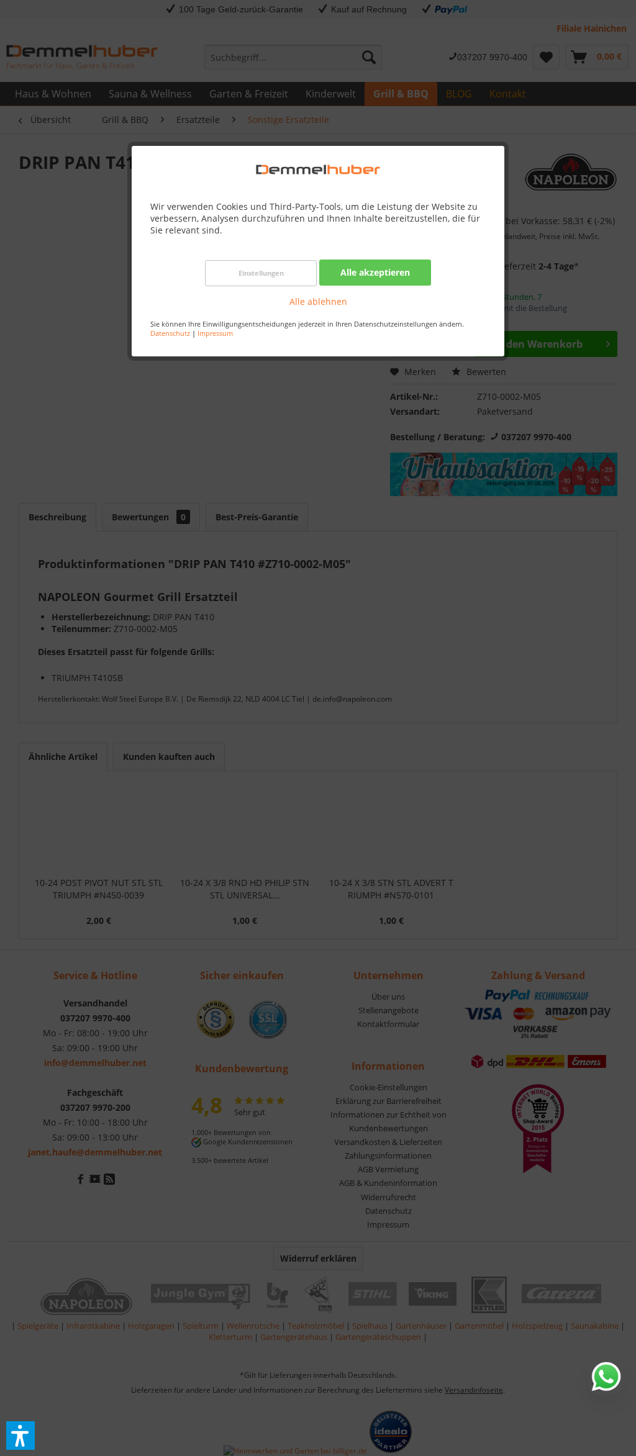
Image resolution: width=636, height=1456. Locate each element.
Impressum (215, 333)
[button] (20, 1435)
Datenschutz (170, 333)
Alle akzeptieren (375, 272)
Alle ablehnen (318, 301)
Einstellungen (261, 273)
